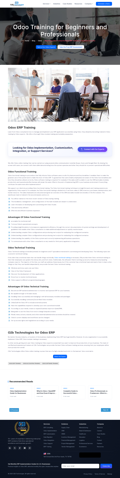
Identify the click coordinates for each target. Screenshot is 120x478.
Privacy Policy (88, 474)
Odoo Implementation (50, 431)
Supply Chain (65, 427)
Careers (99, 431)
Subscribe (106, 466)
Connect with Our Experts (94, 149)
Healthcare (82, 434)
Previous (15, 410)
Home (27, 41)
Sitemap (109, 474)
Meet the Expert (60, 356)
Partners (99, 443)
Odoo (40, 41)
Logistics (82, 440)
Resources (78, 4)
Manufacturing (83, 427)
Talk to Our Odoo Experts (46, 47)
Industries (56, 4)
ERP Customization (49, 434)
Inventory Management (68, 437)
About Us (100, 427)
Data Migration (48, 437)
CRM (62, 431)
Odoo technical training (62, 258)
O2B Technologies (18, 473)
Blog (33, 41)
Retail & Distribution (85, 431)
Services (46, 4)
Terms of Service (100, 474)
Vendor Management (67, 446)
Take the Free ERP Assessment (70, 47)
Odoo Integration (49, 440)
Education (82, 437)
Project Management (67, 443)
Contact (99, 440)
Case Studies (67, 4)
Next (104, 410)
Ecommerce (83, 446)
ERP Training (47, 446)
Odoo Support (48, 443)
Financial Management (68, 440)
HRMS (63, 434)
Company (88, 4)
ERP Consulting (48, 427)
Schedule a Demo (104, 4)
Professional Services (86, 443)
